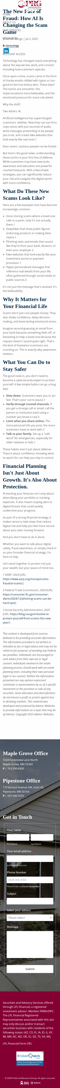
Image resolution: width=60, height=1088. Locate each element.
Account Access (14, 54)
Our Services (12, 30)
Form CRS (26, 1043)
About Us (9, 22)
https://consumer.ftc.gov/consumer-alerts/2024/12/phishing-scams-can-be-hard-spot (27, 599)
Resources (10, 38)
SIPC (51, 1011)
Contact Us (11, 46)
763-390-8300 (15, 768)
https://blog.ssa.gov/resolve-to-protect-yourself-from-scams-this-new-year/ (27, 618)
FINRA (43, 1011)
